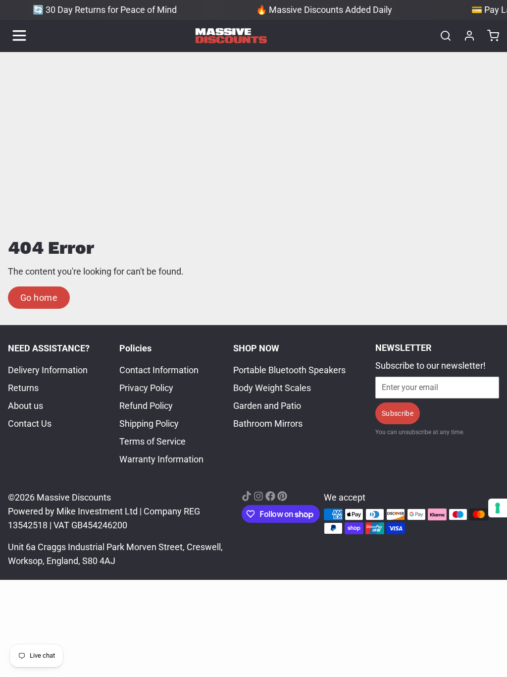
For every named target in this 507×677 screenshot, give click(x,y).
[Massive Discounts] (231, 36)
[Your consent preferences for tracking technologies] (497, 508)
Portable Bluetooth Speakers (289, 370)
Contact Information (159, 370)
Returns (23, 388)
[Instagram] (258, 496)
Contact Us (29, 423)
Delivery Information (48, 370)
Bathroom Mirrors (268, 423)
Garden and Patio (267, 405)
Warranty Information (161, 459)
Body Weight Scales (272, 388)
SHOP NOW (256, 348)
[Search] (442, 36)
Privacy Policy (146, 388)
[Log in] (465, 36)
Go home (38, 297)
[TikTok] (247, 496)
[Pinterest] (282, 496)
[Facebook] (270, 496)
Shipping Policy (149, 423)
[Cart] (489, 36)
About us (25, 405)
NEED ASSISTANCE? (49, 348)
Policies (135, 348)
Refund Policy (146, 405)
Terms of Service (152, 441)
